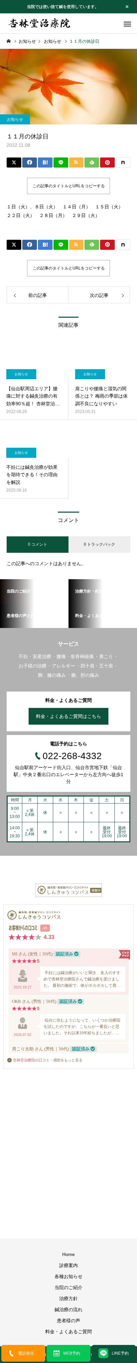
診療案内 (68, 1265)
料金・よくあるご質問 (68, 1331)
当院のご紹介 (68, 1287)
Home (68, 1254)
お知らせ (15, 119)
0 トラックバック (99, 544)
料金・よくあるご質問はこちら (68, 716)
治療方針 (68, 1298)
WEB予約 (71, 1353)
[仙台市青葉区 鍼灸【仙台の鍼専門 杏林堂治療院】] (40, 23)
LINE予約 (120, 1353)
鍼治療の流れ (68, 1309)
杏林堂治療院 (24, 1060)
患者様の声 (68, 1320)
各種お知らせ (68, 1276)
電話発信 (26, 1353)
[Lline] (61, 163)
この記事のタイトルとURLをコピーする (69, 186)
